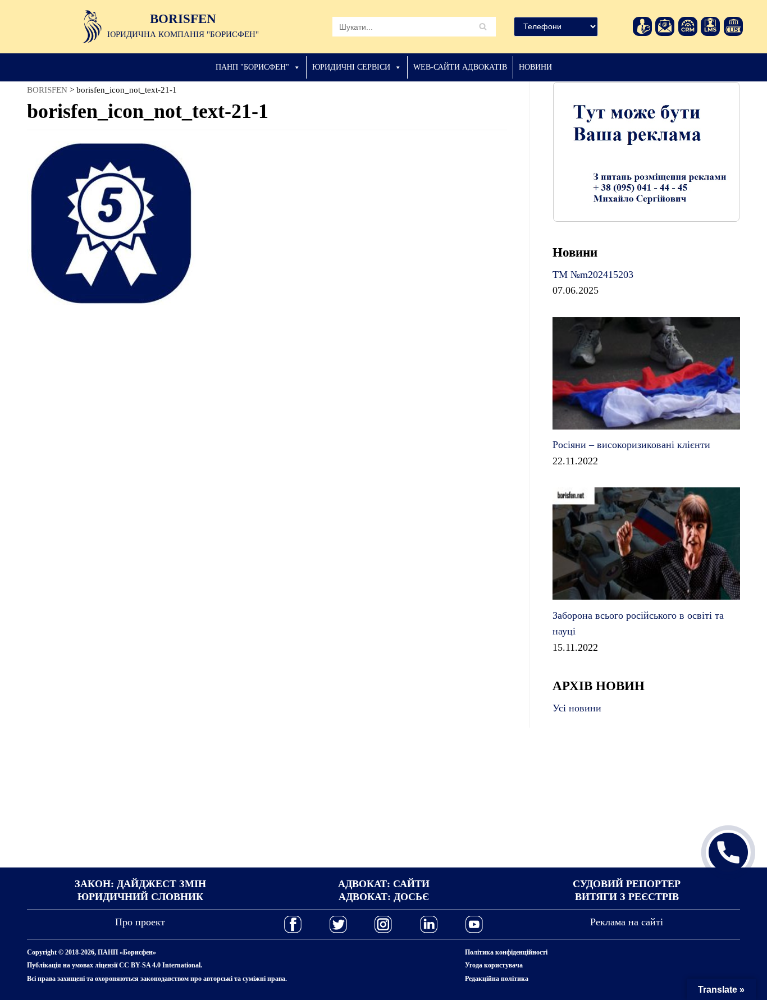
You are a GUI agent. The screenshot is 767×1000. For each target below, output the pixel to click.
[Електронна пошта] (664, 26)
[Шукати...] (414, 26)
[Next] (716, 151)
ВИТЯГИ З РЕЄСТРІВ (627, 896)
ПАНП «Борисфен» (127, 952)
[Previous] (576, 151)
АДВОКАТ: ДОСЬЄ (384, 896)
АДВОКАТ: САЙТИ (384, 883)
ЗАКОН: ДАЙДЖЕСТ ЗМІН (140, 883)
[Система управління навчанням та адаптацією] (710, 26)
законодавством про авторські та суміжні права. (213, 979)
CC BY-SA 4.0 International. (160, 965)
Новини (535, 67)
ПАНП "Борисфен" (252, 67)
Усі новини (577, 708)
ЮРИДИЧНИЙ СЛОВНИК (140, 896)
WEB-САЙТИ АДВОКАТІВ (460, 67)
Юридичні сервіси (351, 67)
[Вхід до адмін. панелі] (642, 26)
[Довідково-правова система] (733, 26)
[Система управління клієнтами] (687, 26)
